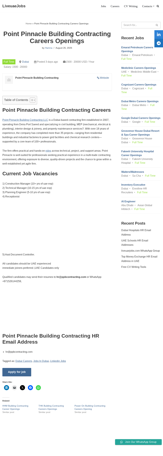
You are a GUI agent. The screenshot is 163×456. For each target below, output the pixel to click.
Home (29, 23)
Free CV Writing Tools (133, 267)
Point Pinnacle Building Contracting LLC (25, 120)
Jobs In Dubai (41, 361)
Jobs (103, 6)
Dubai (25, 61)
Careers (115, 6)
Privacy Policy (27, 443)
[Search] (158, 6)
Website (104, 77)
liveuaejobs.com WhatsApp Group (140, 250)
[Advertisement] (57, 225)
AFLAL (42, 451)
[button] (153, 6)
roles (48, 150)
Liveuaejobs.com (12, 451)
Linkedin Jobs (58, 361)
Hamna (48, 48)
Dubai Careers (23, 361)
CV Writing (131, 6)
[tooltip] (158, 34)
